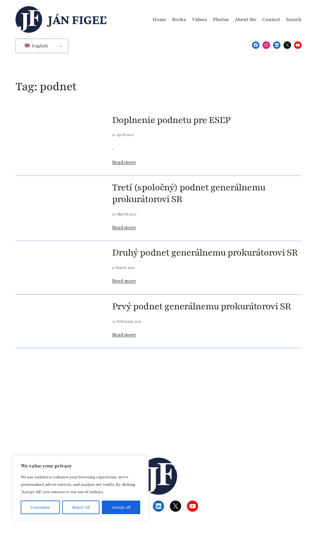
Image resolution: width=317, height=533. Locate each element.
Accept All (121, 507)
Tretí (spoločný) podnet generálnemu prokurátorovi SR (188, 193)
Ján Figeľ (77, 19)
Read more (124, 162)
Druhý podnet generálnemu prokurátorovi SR (204, 253)
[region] (80, 488)
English (39, 46)
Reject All (81, 507)
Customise (40, 507)
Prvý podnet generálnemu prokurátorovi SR (201, 306)
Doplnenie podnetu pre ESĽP (171, 120)
